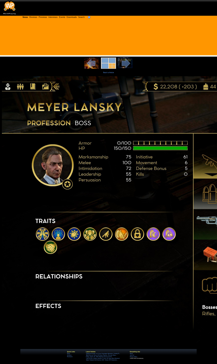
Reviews (33, 17)
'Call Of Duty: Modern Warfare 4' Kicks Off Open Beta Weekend (103, 358)
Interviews (53, 17)
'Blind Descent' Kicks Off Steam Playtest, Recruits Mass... (101, 355)
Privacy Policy (133, 356)
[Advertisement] (108, 37)
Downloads (72, 17)
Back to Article (108, 72)
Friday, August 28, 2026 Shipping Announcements (99, 356)
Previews (43, 17)
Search (81, 17)
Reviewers (70, 356)
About (131, 353)
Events (62, 17)
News (68, 353)
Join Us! (132, 355)
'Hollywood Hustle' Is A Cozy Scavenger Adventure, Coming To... (103, 353)
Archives (69, 355)
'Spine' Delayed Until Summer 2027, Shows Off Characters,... (102, 360)
